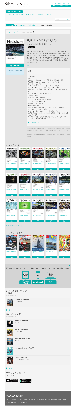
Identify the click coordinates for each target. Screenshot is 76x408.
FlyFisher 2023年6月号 (51, 215)
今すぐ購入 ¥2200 (15, 66)
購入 (12, 169)
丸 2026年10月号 (49, 251)
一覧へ (9, 310)
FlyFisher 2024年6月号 (64, 189)
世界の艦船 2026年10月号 (38, 252)
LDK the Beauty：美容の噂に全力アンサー (28, 25)
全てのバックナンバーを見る (16, 225)
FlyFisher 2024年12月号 (38, 189)
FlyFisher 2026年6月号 (24, 163)
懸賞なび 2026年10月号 (64, 251)
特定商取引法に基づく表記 (37, 399)
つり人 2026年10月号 (24, 251)
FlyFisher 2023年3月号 (64, 215)
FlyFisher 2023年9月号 (37, 215)
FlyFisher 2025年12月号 (51, 163)
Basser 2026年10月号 (11, 251)
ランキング (19, 14)
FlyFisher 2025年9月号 (64, 163)
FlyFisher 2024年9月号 (51, 189)
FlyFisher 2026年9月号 (11, 163)
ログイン (54, 3)
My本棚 (59, 3)
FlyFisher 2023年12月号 (25, 215)
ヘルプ (69, 3)
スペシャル (49, 14)
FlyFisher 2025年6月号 (11, 189)
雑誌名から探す (30, 14)
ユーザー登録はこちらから (62, 5)
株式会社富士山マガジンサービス (59, 399)
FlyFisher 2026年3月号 (37, 163)
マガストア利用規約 (11, 399)
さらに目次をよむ (34, 122)
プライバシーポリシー (24, 399)
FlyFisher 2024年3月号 (11, 215)
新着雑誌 (40, 14)
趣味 (28, 66)
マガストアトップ (12, 32)
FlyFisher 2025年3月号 (24, 189)
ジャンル (10, 14)
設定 (64, 3)
